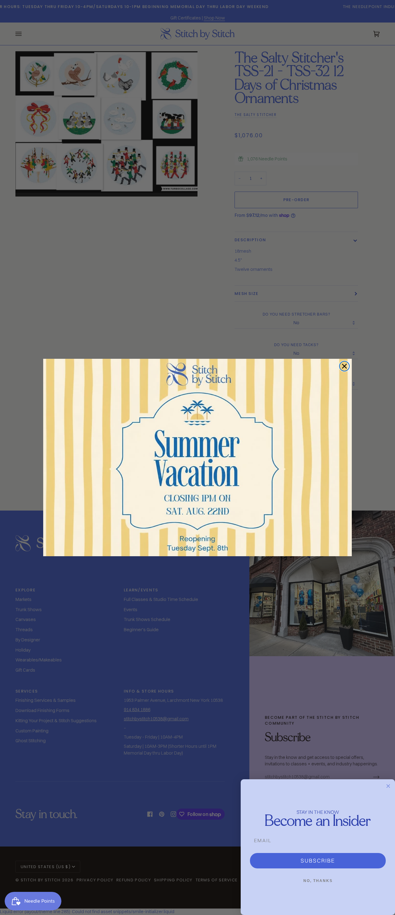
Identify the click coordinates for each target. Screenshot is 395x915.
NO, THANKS (318, 881)
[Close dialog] (344, 366)
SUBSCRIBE (318, 860)
